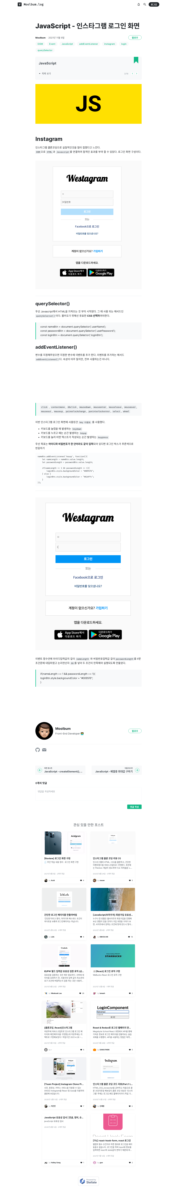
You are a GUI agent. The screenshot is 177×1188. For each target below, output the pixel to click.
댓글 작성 (134, 807)
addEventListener (88, 43)
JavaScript (67, 43)
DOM (40, 43)
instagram (109, 43)
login (124, 43)
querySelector (45, 50)
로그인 (154, 4)
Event (52, 43)
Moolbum (40, 37)
